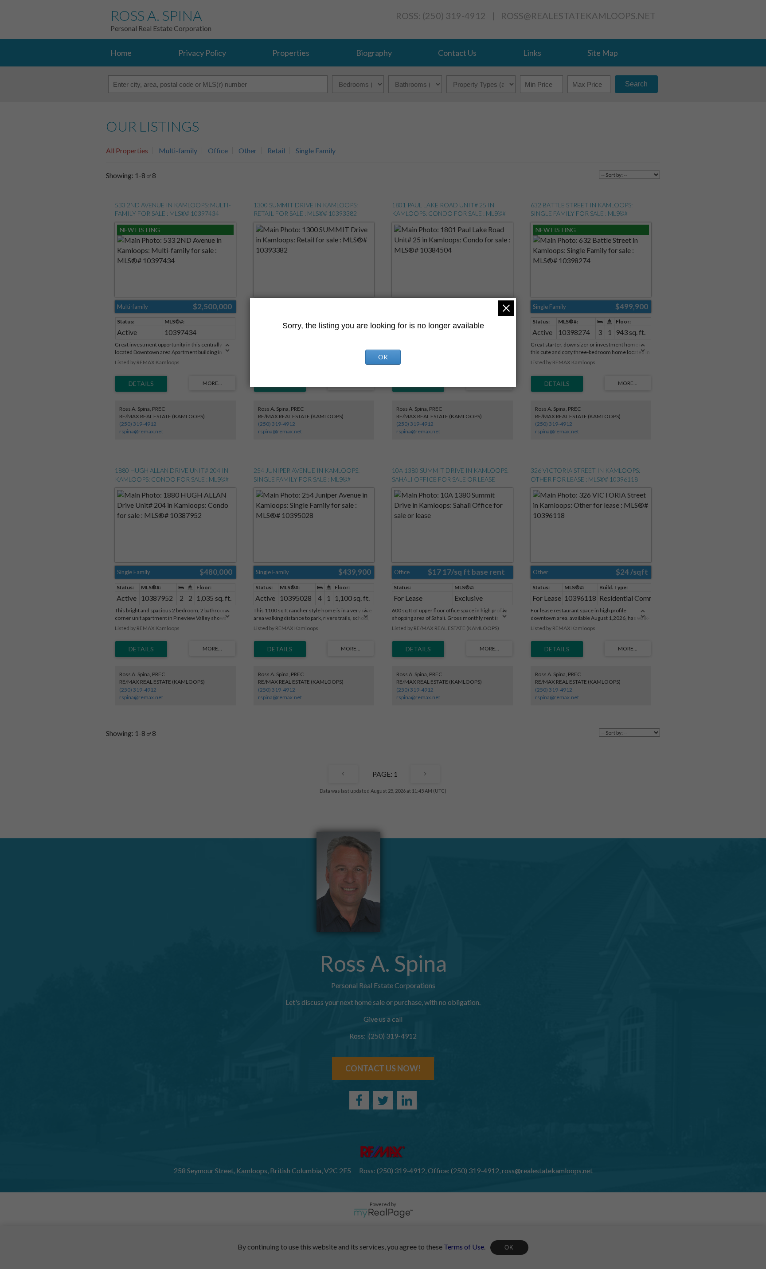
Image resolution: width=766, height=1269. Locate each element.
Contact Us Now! (383, 1068)
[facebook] (359, 1100)
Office (218, 150)
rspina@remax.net (141, 431)
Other (247, 150)
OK (509, 1247)
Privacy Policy (202, 53)
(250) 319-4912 (137, 423)
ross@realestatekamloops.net (578, 15)
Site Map (602, 53)
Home (121, 53)
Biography (374, 53)
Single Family (316, 150)
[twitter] (383, 1100)
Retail (276, 150)
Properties (290, 53)
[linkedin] (407, 1100)
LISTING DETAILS (141, 384)
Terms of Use (464, 1246)
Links (532, 53)
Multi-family (178, 150)
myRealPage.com (383, 1213)
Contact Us (457, 53)
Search (636, 84)
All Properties (127, 150)
